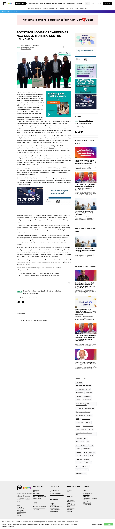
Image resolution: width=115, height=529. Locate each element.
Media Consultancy (55, 509)
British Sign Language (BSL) (83, 396)
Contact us (19, 507)
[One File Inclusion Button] (85, 40)
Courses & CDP (87, 493)
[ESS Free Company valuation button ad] (85, 86)
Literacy (90, 429)
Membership (70, 509)
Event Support (54, 511)
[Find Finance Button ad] (85, 71)
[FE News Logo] (7, 3)
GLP (18, 105)
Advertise (62, 8)
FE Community (20, 509)
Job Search (36, 509)
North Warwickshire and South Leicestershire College (46, 136)
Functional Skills (80, 415)
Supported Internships (82, 459)
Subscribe (107, 3)
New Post (69, 503)
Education (36, 490)
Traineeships (84, 466)
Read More (11, 526)
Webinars (85, 501)
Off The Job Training (82, 445)
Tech (77, 466)
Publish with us (21, 510)
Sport (85, 456)
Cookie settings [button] (97, 524)
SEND (85, 452)
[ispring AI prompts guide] (30, 204)
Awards (85, 490)
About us (19, 505)
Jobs (67, 8)
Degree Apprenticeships (83, 412)
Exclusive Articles (54, 490)
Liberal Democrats (88, 426)
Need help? (70, 511)
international (79, 422)
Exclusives (38, 8)
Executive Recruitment (39, 508)
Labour (78, 426)
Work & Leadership (38, 495)
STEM (91, 456)
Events (71, 8)
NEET (85, 438)
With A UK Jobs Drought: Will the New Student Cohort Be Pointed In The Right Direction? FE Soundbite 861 (56, 3)
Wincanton (21, 119)
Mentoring (79, 438)
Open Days (86, 496)
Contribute (45, 8)
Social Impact (37, 498)
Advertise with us (21, 512)
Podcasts (69, 490)
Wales (86, 470)
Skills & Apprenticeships (39, 496)
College (78, 400)
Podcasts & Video (53, 8)
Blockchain (89, 392)
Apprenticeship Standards (83, 385)
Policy (91, 445)
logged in (31, 320)
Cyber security (89, 408)
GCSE (77, 419)
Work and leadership (53, 275)
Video (68, 492)
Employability (37, 493)
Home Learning (86, 419)
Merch (76, 8)
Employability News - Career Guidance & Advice (39, 273)
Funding (89, 415)
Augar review (79, 392)
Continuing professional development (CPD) (82, 404)
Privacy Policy (20, 513)
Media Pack (53, 505)
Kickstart (88, 422)
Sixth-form (92, 452)
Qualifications (86, 448)
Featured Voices (54, 492)
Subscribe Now (83, 8)
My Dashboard (71, 505)
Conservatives (87, 400)
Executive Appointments (39, 506)
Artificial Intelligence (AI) (82, 389)
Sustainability (80, 463)
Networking (86, 495)
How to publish (71, 500)
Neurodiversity (80, 442)
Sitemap (19, 515)
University (79, 470)
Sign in (99, 3)
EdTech (35, 492)
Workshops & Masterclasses (87, 503)
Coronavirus (79, 408)
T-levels (88, 463)
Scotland (78, 452)
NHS (88, 442)
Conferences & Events (89, 492)
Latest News (31, 8)
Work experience (81, 473)
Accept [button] (109, 524)
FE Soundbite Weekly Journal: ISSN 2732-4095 (57, 494)
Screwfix (51, 148)
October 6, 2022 (26, 49)
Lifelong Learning (81, 429)
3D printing (79, 382)
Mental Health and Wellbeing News (84, 433)
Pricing (52, 503)
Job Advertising (54, 508)
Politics (78, 448)
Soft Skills (78, 456)
